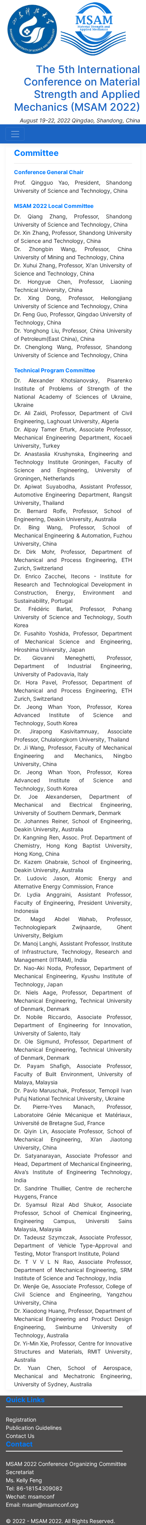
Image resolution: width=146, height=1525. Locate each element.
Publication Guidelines (34, 1427)
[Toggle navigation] (15, 134)
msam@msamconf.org (50, 1504)
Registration (21, 1419)
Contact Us (20, 1436)
